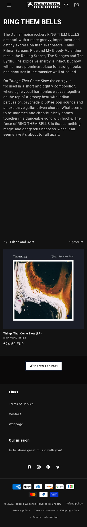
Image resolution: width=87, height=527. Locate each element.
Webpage (16, 424)
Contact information (45, 517)
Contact (15, 414)
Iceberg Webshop (25, 503)
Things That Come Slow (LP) (22, 333)
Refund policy (74, 503)
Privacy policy (21, 510)
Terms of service (44, 510)
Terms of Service (21, 404)
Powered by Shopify (49, 503)
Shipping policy (69, 510)
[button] (9, 5)
